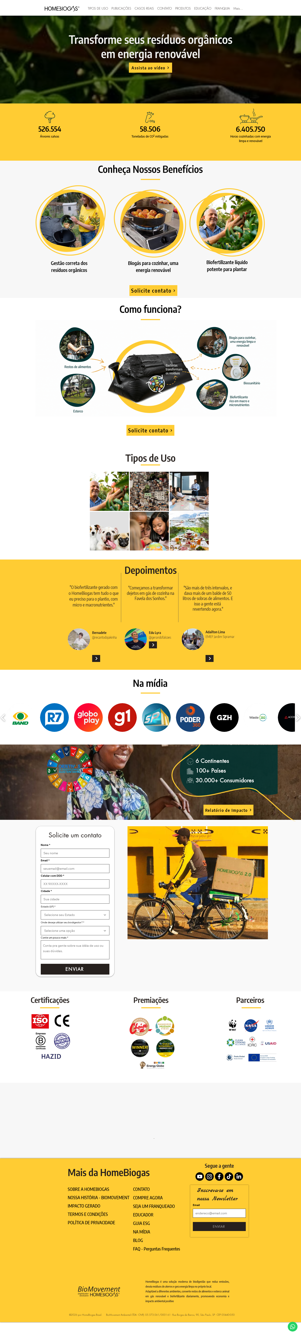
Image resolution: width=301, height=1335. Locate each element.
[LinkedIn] (238, 1204)
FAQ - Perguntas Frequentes (156, 1276)
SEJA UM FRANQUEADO (154, 1234)
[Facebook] (219, 1204)
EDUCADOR (143, 1242)
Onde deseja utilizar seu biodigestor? (62, 922)
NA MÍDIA (141, 1259)
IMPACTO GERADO (84, 1233)
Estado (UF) (47, 906)
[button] (98, 8)
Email (44, 860)
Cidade (45, 891)
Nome (44, 845)
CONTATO (141, 1217)
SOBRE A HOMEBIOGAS (88, 1217)
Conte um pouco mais (54, 937)
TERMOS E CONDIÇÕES (88, 1242)
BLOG (138, 1268)
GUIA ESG (141, 1251)
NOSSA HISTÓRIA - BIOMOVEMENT (98, 1225)
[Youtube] (199, 1204)
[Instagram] (209, 1204)
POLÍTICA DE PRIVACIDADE (91, 1250)
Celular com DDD (51, 875)
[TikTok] (229, 1204)
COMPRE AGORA (148, 1225)
